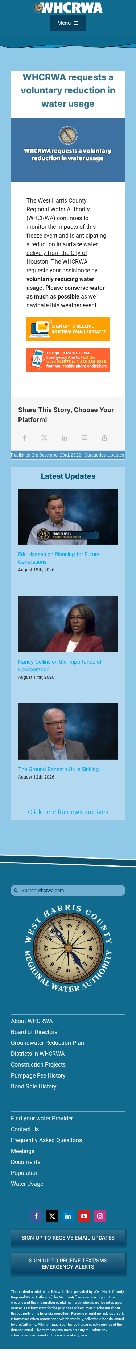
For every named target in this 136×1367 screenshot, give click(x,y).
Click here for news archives (68, 812)
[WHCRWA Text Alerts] (68, 350)
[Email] (84, 437)
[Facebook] (24, 437)
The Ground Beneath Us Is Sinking (58, 769)
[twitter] (52, 1216)
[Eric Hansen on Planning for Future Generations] (68, 517)
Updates (116, 455)
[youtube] (84, 1216)
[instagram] (100, 1216)
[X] (44, 437)
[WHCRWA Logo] (68, 905)
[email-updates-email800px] (68, 319)
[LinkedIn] (64, 437)
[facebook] (36, 1216)
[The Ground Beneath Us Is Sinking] (68, 731)
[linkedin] (68, 1216)
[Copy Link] (104, 437)
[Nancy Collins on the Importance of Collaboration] (68, 624)
